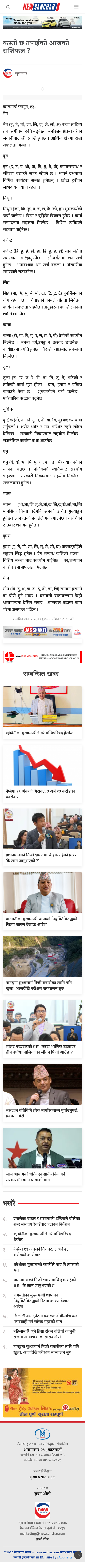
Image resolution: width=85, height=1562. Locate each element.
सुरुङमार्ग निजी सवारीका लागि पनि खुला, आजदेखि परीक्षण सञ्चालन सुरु (46, 1349)
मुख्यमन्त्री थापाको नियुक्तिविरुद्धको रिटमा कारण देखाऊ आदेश (42, 1300)
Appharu (65, 1557)
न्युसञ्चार (21, 73)
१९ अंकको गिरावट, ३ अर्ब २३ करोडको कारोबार (41, 1251)
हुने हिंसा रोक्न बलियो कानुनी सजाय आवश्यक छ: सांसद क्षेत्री (44, 1334)
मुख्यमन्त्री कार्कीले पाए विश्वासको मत (46, 1267)
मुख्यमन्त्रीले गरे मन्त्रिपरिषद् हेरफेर (39, 732)
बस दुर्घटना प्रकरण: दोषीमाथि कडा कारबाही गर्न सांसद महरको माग (46, 1318)
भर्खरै (9, 1203)
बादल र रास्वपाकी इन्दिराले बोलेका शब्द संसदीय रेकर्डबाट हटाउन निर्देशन (46, 1221)
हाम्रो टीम (42, 1539)
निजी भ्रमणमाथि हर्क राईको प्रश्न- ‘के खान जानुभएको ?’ (45, 1282)
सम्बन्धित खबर (41, 674)
